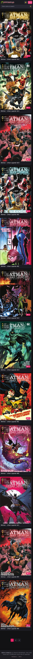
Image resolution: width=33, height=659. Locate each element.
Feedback (14, 656)
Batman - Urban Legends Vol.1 (10, 525)
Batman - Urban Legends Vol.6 (10, 59)
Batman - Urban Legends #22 (10, 266)
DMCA (20, 656)
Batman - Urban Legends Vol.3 (10, 370)
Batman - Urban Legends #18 (10, 628)
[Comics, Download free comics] (10, 2)
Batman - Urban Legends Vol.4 (10, 111)
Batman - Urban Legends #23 (10, 214)
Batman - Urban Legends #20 (10, 473)
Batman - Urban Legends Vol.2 (10, 318)
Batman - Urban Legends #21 (10, 421)
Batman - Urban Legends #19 (10, 577)
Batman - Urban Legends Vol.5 (10, 163)
